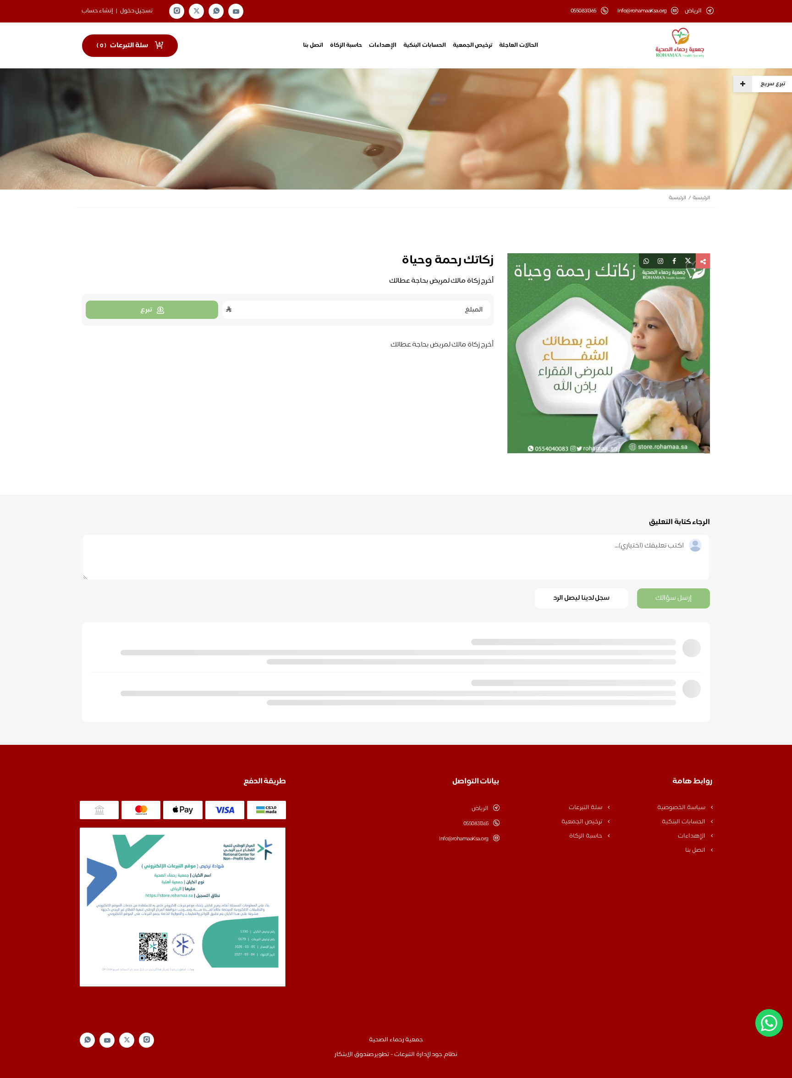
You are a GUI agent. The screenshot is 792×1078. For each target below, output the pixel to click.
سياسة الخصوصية (681, 808)
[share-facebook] (674, 260)
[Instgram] (177, 11)
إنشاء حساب (98, 11)
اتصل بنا (313, 45)
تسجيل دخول (136, 11)
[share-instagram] (660, 260)
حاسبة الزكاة (346, 45)
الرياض (480, 809)
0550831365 (476, 824)
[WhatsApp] (216, 11)
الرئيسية (701, 198)
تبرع (146, 310)
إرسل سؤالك (673, 598)
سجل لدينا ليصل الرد (581, 598)
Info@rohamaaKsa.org (642, 11)
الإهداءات (382, 45)
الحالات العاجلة (518, 45)
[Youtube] (236, 11)
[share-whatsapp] (646, 260)
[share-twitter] (688, 260)
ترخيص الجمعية (473, 45)
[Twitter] (196, 11)
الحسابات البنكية (424, 45)
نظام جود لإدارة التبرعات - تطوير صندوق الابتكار (396, 1055)
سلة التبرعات (586, 808)
